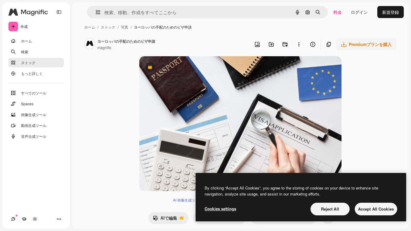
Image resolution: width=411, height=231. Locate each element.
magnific (104, 47)
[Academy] (24, 219)
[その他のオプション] (299, 44)
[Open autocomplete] (95, 12)
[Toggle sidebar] (59, 12)
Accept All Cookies (376, 209)
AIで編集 (165, 219)
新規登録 (390, 12)
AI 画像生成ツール (187, 199)
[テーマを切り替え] (35, 219)
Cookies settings (220, 208)
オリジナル (180, 68)
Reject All (330, 209)
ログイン (359, 12)
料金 (337, 12)
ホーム (89, 26)
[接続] (13, 219)
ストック (108, 26)
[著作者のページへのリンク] (89, 44)
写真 (124, 26)
